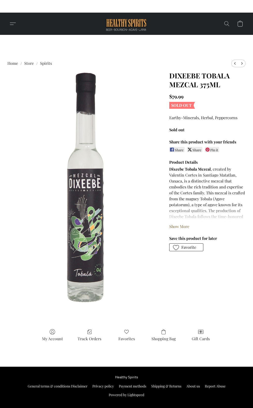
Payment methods (132, 386)
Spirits (46, 63)
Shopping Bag (163, 338)
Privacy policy (103, 386)
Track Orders (89, 338)
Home (12, 63)
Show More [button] (179, 226)
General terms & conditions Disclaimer (57, 386)
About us (193, 386)
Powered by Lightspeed (126, 394)
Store (29, 63)
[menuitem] (235, 63)
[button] (173, 6)
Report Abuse (215, 386)
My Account (52, 338)
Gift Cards (201, 338)
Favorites (126, 338)
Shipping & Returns (166, 386)
